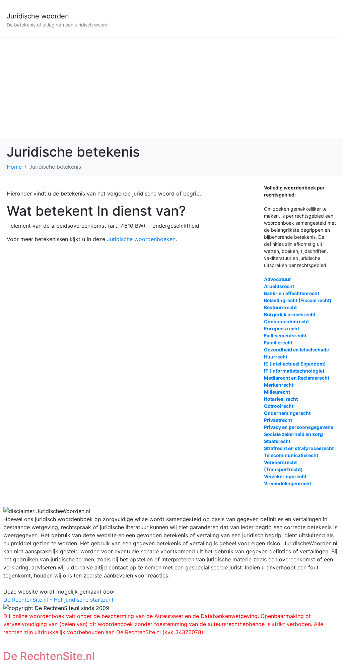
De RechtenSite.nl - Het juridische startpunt (58, 599)
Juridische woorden (38, 16)
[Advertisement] (171, 88)
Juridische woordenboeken (141, 239)
